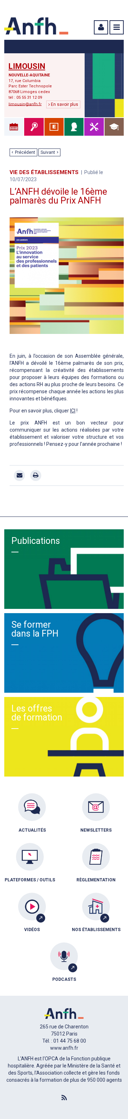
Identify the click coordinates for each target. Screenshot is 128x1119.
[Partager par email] (19, 475)
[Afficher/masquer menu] (117, 27)
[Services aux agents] (74, 127)
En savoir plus (64, 104)
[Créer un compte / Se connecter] (100, 27)
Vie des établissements (44, 172)
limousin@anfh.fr (25, 104)
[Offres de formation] (114, 127)
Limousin (27, 66)
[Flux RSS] (64, 1098)
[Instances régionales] (33, 127)
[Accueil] (36, 25)
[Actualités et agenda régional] (13, 127)
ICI (72, 410)
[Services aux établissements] (54, 127)
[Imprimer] (35, 475)
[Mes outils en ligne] (93, 127)
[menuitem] (32, 818)
